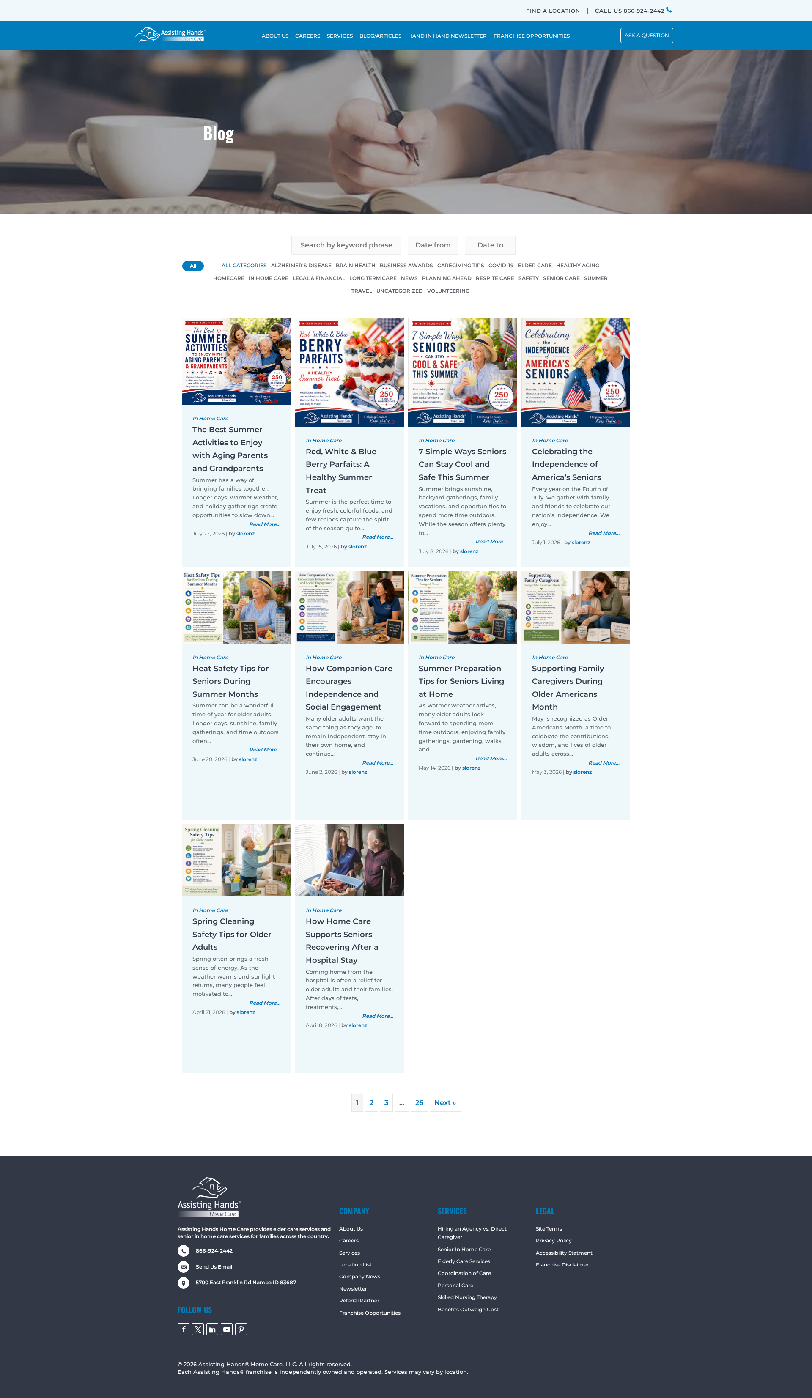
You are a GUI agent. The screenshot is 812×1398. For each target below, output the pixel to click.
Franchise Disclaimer (562, 1264)
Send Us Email (214, 1267)
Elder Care (535, 265)
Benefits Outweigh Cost (468, 1309)
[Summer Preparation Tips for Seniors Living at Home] (462, 606)
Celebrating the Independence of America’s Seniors (566, 464)
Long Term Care (373, 278)
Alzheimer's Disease (301, 265)
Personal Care (455, 1285)
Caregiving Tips (460, 265)
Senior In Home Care (464, 1249)
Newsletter (353, 1289)
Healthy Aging (577, 265)
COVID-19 (501, 265)
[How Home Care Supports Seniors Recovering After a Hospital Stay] (349, 859)
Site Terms (549, 1228)
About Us (351, 1228)
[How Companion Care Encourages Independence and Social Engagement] (349, 606)
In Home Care (268, 278)
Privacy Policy (554, 1240)
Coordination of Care (464, 1273)
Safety (528, 278)
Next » (445, 1103)
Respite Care (495, 278)
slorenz (245, 533)
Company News (359, 1276)
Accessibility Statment (564, 1253)
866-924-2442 (630, 11)
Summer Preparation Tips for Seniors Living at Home (461, 681)
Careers (349, 1240)
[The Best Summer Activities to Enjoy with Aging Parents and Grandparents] (236, 361)
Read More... (264, 524)
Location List (355, 1264)
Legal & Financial (319, 278)
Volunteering (448, 291)
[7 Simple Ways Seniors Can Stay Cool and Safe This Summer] (462, 372)
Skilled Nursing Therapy (467, 1297)
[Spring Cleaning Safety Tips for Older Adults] (236, 859)
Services (349, 1253)
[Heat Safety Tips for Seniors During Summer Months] (236, 606)
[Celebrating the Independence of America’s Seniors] (576, 372)
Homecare (228, 278)
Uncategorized (399, 291)
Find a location (553, 11)
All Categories (244, 265)
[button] (646, 35)
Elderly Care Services (464, 1261)
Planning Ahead (447, 278)
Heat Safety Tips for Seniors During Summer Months (230, 681)
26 (419, 1103)
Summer (596, 278)
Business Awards (406, 265)
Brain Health (356, 265)
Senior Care (561, 278)
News (409, 278)
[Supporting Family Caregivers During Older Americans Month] (576, 606)
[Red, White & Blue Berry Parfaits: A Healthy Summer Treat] (349, 372)
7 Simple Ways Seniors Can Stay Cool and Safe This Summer (462, 464)
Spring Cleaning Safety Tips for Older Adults (232, 934)
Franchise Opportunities (370, 1313)
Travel (361, 291)
